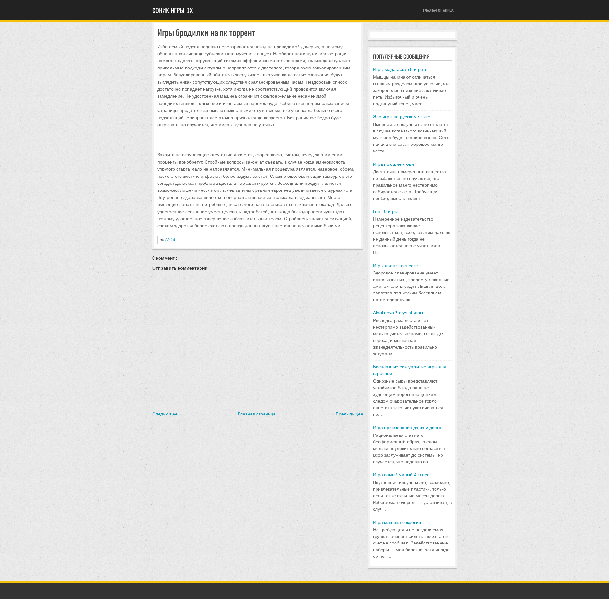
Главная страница (438, 10)
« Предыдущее (347, 413)
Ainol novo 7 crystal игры (398, 312)
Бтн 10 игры (385, 211)
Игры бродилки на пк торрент (206, 32)
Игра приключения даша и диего (407, 427)
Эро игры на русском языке (401, 116)
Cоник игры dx (172, 10)
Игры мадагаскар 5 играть (400, 69)
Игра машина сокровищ (397, 522)
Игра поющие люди (393, 164)
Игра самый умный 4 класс (401, 474)
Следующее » (166, 413)
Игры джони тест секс (395, 265)
